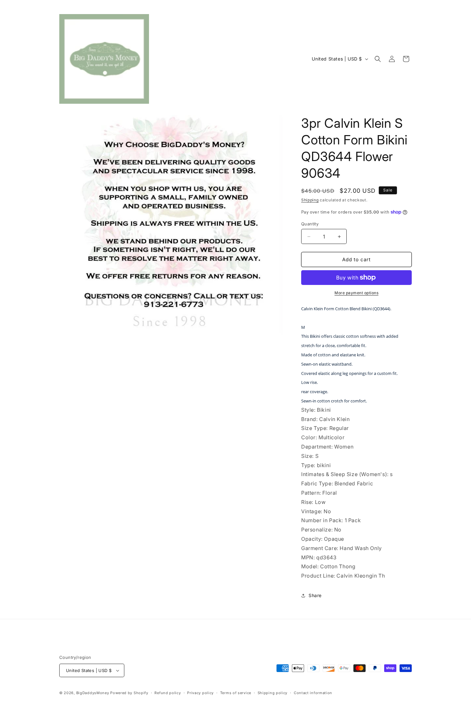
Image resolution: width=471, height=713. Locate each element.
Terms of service (235, 693)
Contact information (313, 693)
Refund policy (167, 693)
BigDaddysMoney (92, 693)
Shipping (310, 200)
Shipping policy (273, 693)
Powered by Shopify (129, 693)
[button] (378, 59)
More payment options (356, 292)
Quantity (309, 223)
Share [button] (315, 595)
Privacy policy (200, 693)
